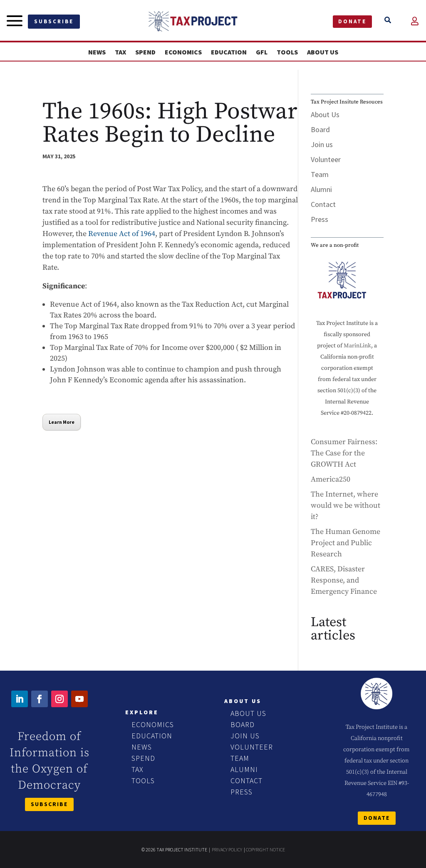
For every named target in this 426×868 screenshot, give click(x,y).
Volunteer (326, 159)
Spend (145, 52)
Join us (322, 144)
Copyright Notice (265, 849)
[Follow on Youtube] (79, 699)
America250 (330, 479)
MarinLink (357, 345)
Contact (323, 204)
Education (229, 52)
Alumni (321, 189)
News (97, 52)
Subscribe (54, 21)
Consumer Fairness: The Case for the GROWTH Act (344, 453)
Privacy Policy (227, 849)
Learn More (61, 422)
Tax (120, 52)
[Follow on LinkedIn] (19, 699)
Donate (352, 21)
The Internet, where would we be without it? (345, 505)
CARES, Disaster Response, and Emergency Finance (344, 580)
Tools (287, 52)
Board (320, 129)
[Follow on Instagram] (59, 699)
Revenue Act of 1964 (121, 234)
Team (320, 174)
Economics (183, 52)
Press (319, 219)
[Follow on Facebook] (39, 699)
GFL (261, 52)
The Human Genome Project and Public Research (345, 543)
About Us (322, 52)
